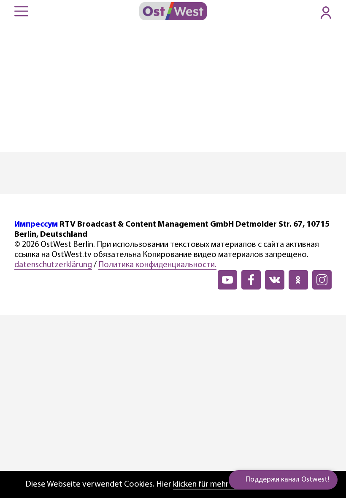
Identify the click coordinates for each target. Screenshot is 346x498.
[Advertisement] (173, 89)
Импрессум (36, 224)
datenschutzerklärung (53, 265)
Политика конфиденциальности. (157, 265)
